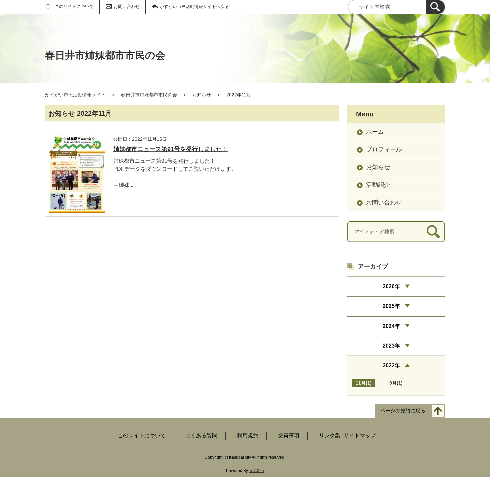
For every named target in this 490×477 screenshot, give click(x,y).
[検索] (435, 7)
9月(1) (396, 383)
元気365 (256, 470)
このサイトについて (74, 6)
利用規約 (247, 435)
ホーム (375, 131)
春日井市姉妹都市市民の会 (149, 94)
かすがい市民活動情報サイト (75, 94)
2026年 (391, 286)
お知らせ (201, 94)
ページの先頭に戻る (402, 410)
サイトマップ (360, 435)
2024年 (391, 326)
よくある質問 (201, 435)
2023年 (391, 346)
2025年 (391, 306)
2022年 (391, 365)
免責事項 (288, 435)
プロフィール (384, 149)
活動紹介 (378, 184)
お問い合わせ (127, 6)
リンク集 (329, 435)
